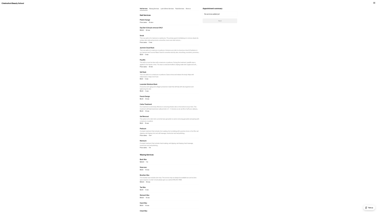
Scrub (142, 35)
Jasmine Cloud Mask (147, 48)
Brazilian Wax (144, 175)
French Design (145, 96)
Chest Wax (143, 211)
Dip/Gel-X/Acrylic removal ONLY (151, 28)
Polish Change (145, 20)
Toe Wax (143, 187)
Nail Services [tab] (144, 8)
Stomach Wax (144, 195)
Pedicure (143, 128)
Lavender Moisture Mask (148, 84)
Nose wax (143, 167)
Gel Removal (144, 116)
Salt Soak (143, 72)
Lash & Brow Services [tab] (167, 8)
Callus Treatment (146, 104)
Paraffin (142, 60)
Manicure (143, 141)
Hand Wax (143, 203)
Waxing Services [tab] (154, 8)
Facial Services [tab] (179, 8)
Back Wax (143, 159)
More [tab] (187, 8)
